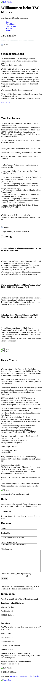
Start (7, 22)
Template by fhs (26, 676)
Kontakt (9, 28)
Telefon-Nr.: (5, 533)
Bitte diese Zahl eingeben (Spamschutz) (16, 574)
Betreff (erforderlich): (9, 542)
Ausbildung (10, 24)
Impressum (10, 31)
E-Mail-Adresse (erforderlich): (12, 538)
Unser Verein (11, 26)
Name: (3, 528)
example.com (6, 102)
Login (37, 676)
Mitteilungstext (6, 549)
